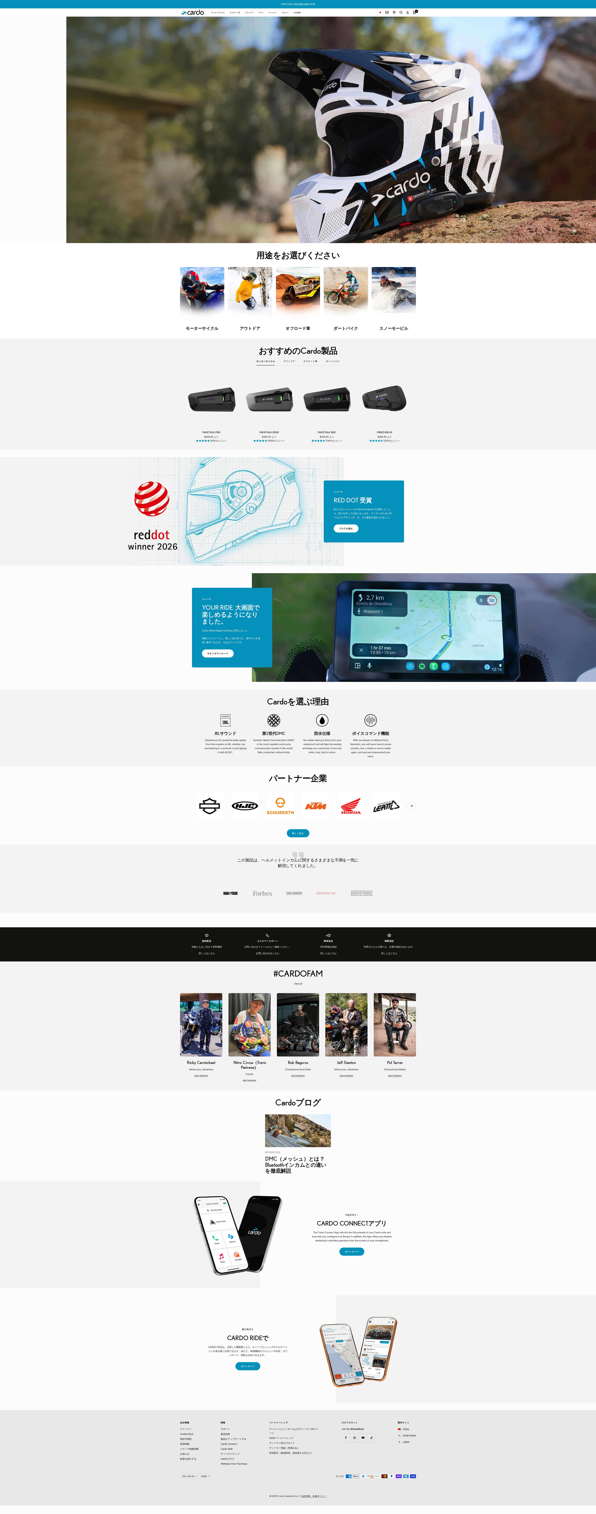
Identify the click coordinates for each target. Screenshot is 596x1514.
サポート (285, 12)
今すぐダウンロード (220, 654)
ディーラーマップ (230, 1453)
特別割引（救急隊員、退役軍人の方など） (291, 1452)
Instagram (208, 1076)
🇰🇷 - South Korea (407, 1435)
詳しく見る (298, 833)
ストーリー (186, 1429)
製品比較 (225, 1433)
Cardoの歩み (187, 1433)
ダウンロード (354, 1253)
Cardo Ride (227, 1448)
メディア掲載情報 (189, 1448)
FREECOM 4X (384, 432)
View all (298, 983)
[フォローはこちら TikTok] (371, 1437)
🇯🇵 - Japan (403, 1441)
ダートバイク (333, 361)
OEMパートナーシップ (281, 1438)
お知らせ (184, 1453)
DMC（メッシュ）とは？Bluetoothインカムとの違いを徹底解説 (295, 1165)
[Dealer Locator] (394, 12)
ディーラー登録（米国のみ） (284, 1447)
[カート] (414, 12)
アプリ (261, 12)
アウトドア (249, 12)
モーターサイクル (218, 12)
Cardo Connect (229, 1443)
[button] (203, 440)
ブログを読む (348, 530)
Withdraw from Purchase (234, 1463)
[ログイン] (407, 12)
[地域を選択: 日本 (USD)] (380, 12)
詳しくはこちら (207, 953)
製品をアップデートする (233, 1438)
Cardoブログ (227, 1458)
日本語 (204, 1476)
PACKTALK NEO (327, 432)
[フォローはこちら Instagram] (354, 1437)
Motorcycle (272, 1152)
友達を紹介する (188, 1458)
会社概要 (297, 12)
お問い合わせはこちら (267, 953)
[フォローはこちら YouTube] (363, 1437)
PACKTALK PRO (211, 432)
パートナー (273, 12)
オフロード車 (235, 12)
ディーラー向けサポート (282, 1442)
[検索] (401, 12)
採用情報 (184, 1443)
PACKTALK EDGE (269, 432)
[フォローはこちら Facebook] (346, 1437)
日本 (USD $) (188, 1476)
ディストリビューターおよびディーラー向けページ (293, 1431)
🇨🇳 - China (403, 1429)
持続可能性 (186, 1438)
